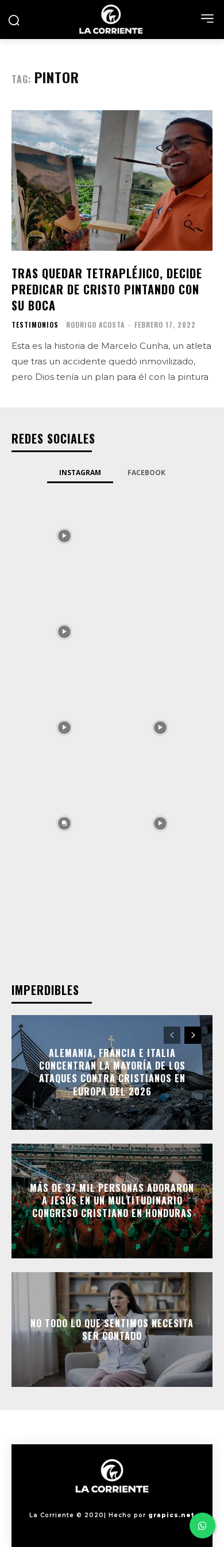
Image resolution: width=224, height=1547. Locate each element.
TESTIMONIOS (35, 324)
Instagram (80, 472)
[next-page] (192, 1035)
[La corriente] (112, 19)
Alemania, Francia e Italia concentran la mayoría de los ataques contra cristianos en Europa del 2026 (112, 1072)
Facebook (146, 472)
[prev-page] (172, 1035)
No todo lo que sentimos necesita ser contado (112, 1329)
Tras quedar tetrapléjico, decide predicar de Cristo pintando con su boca (106, 289)
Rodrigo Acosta (95, 324)
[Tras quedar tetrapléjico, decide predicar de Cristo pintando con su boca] (112, 180)
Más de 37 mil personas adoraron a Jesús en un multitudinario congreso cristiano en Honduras (112, 1201)
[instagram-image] (64, 535)
